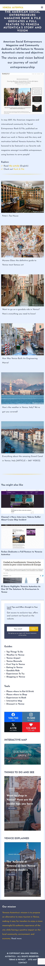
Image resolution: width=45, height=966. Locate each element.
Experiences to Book (16, 698)
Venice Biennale (14, 661)
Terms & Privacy (17, 960)
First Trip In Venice (15, 664)
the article (14, 166)
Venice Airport (13, 658)
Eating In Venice (14, 667)
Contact (22, 963)
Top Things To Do (14, 652)
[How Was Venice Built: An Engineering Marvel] (22, 339)
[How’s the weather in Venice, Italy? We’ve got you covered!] (22, 388)
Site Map (32, 960)
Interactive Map (14, 701)
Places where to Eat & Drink (20, 692)
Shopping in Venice (15, 677)
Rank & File (18, 169)
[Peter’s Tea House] (22, 197)
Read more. (16, 939)
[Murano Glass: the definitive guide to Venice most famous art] (22, 241)
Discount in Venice (15, 704)
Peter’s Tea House (10, 216)
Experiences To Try (15, 674)
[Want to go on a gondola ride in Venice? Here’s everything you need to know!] (22, 290)
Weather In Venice (15, 655)
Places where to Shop (16, 695)
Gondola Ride (13, 671)
